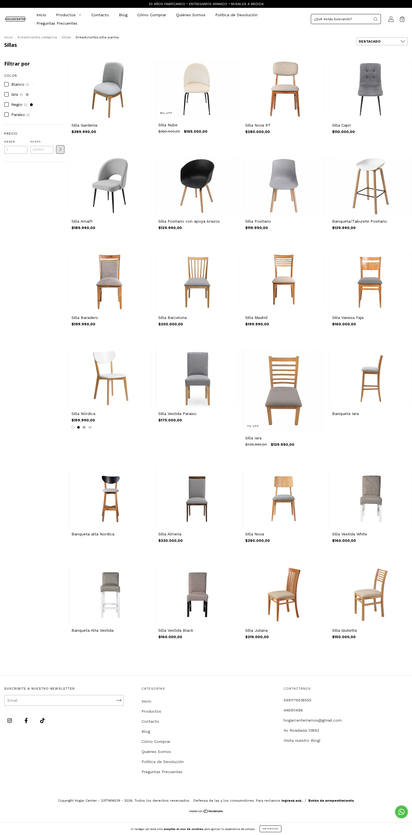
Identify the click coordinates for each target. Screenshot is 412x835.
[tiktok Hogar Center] (42, 720)
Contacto (100, 15)
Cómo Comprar (151, 15)
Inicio (41, 15)
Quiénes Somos (190, 15)
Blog (123, 15)
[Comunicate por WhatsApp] (401, 812)
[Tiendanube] (206, 812)
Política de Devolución (236, 15)
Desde (9, 141)
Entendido (270, 828)
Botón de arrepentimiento (331, 801)
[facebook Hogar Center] (27, 720)
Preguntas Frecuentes (56, 23)
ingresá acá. (291, 801)
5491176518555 (297, 700)
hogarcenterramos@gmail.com (313, 720)
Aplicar (60, 149)
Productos (66, 15)
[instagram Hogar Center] (10, 720)
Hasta (35, 141)
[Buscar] (375, 19)
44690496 (293, 710)
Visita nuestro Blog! (302, 740)
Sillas (66, 37)
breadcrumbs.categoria (37, 37)
